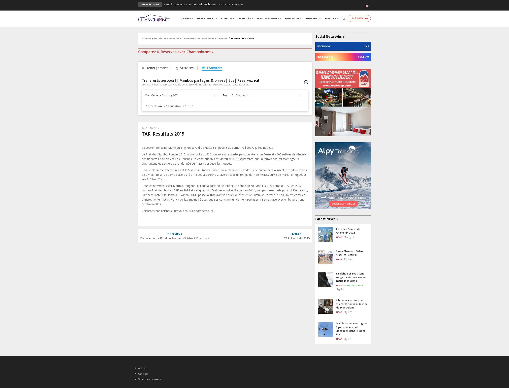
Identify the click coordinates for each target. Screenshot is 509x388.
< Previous (174, 234)
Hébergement (206, 18)
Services (331, 18)
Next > (297, 234)
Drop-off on (154, 106)
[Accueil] (154, 18)
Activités (245, 18)
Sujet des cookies (149, 379)
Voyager (227, 18)
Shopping (312, 18)
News (339, 237)
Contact (143, 373)
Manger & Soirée (268, 18)
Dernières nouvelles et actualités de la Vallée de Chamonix (190, 38)
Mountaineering (353, 285)
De (147, 95)
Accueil (146, 38)
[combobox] (184, 95)
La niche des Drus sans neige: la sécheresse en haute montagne (204, 4)
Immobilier (292, 18)
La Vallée (186, 18)
